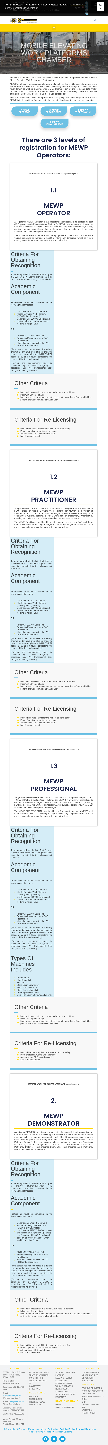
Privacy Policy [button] (31, 8)
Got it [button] (100, 7)
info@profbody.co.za (12, 1396)
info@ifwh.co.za (17, 1402)
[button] (54, 28)
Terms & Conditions (14, 8)
